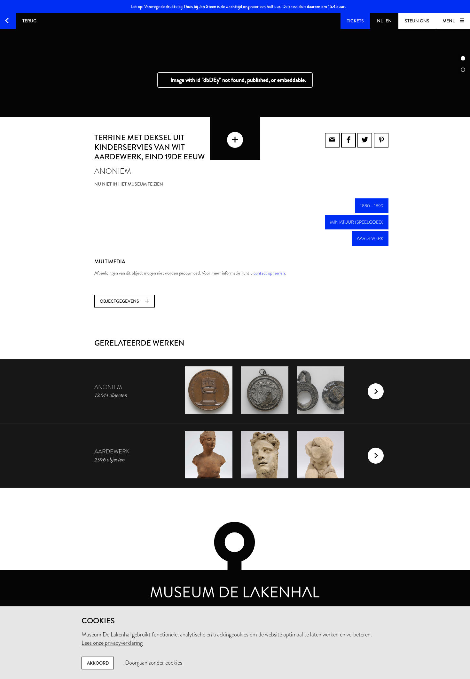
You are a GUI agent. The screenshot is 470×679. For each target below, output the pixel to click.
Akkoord (98, 663)
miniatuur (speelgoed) (356, 222)
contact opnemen (269, 273)
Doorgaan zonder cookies (153, 663)
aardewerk (370, 238)
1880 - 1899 (371, 206)
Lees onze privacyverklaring (112, 643)
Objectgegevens (120, 301)
